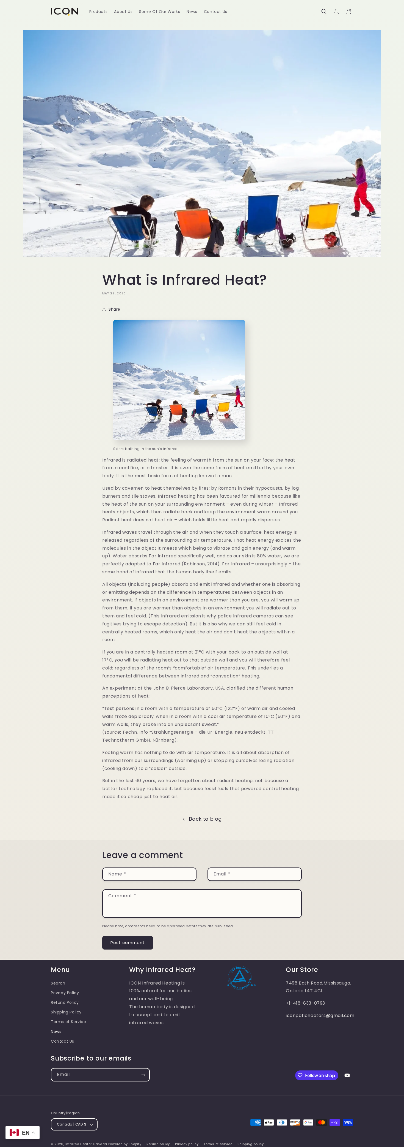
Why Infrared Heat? (162, 969)
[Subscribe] (143, 1074)
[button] (324, 12)
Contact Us (62, 1041)
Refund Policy (65, 1002)
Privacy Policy (65, 993)
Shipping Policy (66, 1012)
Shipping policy (250, 1144)
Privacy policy (187, 1144)
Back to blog (205, 818)
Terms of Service (68, 1022)
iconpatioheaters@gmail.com (320, 1015)
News (56, 1031)
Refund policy (158, 1144)
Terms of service (218, 1144)
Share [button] (114, 309)
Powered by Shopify (125, 1144)
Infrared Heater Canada (86, 1144)
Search (58, 983)
